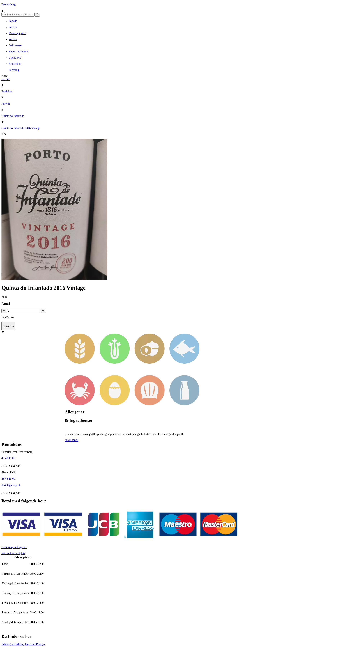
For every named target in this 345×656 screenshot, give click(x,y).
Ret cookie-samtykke (13, 553)
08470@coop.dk (10, 485)
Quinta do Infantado (12, 115)
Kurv (4, 75)
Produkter (7, 91)
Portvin (5, 103)
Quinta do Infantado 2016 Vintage (20, 128)
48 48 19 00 (71, 440)
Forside (5, 79)
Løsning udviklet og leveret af (23, 644)
